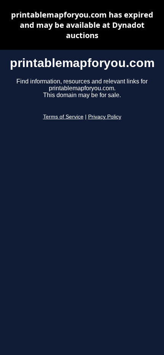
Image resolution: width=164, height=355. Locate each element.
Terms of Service (63, 117)
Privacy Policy (104, 117)
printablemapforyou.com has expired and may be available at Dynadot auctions (82, 25)
